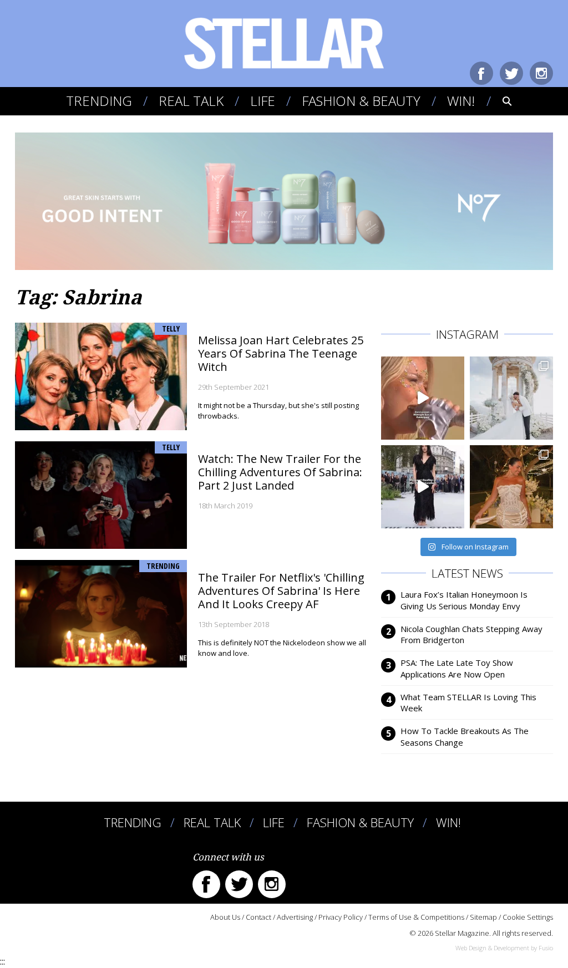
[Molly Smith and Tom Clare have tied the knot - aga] (511, 398)
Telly (171, 328)
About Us (225, 917)
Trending (99, 100)
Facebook (481, 73)
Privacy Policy (340, 917)
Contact (258, 917)
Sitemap (483, 917)
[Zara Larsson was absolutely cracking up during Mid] (422, 398)
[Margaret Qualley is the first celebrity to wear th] (422, 486)
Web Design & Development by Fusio (504, 948)
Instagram (541, 73)
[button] (499, 101)
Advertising (295, 917)
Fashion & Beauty (361, 100)
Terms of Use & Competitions (416, 917)
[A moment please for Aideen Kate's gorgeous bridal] (511, 486)
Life (262, 100)
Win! (461, 100)
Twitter (511, 73)
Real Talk (191, 100)
